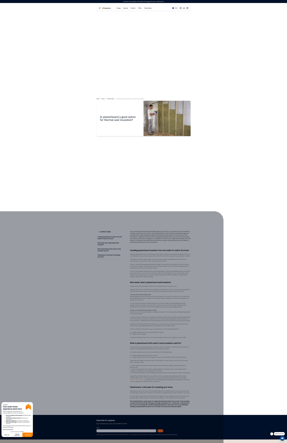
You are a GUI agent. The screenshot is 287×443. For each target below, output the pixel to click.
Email (98, 428)
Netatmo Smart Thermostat (137, 379)
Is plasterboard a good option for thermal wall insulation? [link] (130, 98)
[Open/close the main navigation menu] (99, 8)
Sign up (160, 430)
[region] (143, 1)
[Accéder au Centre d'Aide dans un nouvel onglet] (181, 8)
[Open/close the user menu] (184, 8)
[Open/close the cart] (187, 8)
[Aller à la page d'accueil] (109, 8)
